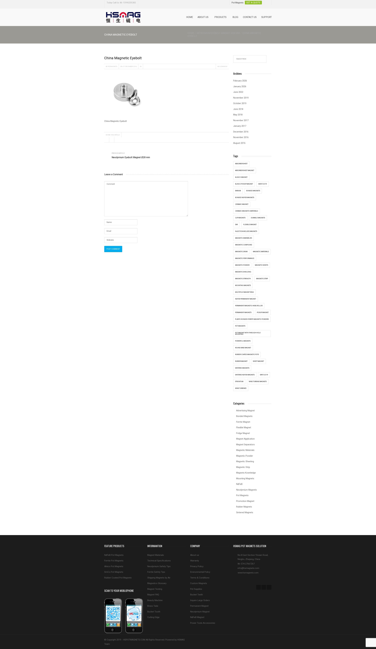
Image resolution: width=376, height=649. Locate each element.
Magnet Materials (155, 555)
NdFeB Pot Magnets (114, 555)
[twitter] (263, 587)
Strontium (239, 381)
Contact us (250, 17)
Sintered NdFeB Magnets (245, 375)
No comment (222, 66)
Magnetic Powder (244, 456)
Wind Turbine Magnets (258, 381)
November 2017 (241, 120)
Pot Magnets (240, 326)
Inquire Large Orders (200, 600)
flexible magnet (250, 224)
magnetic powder (242, 265)
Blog (235, 17)
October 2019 (239, 103)
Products (220, 17)
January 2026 (239, 86)
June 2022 (238, 92)
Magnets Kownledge (246, 472)
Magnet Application (245, 438)
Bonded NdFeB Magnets (244, 197)
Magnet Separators (245, 444)
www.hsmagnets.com (248, 572)
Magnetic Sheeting (245, 461)
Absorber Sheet (241, 163)
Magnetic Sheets (261, 265)
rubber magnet (241, 361)
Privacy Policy (196, 566)
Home (189, 17)
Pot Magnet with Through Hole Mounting (248, 333)
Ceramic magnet (241, 204)
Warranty (194, 560)
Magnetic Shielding (243, 272)
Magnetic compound (243, 245)
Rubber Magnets (244, 506)
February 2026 (240, 80)
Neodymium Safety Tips (159, 566)
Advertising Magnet (245, 410)
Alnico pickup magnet (244, 184)
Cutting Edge (153, 617)
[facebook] (258, 587)
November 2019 (241, 97)
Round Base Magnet (243, 348)
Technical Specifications (159, 560)
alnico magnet (241, 177)
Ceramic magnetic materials (246, 211)
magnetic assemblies (243, 238)
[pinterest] (269, 587)
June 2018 (238, 109)
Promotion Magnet (245, 501)
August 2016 (239, 143)
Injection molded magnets (246, 231)
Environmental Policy (200, 572)
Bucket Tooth (153, 611)
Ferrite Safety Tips (156, 572)
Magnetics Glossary (156, 583)
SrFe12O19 (264, 375)
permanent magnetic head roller (248, 305)
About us (203, 17)
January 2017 (239, 126)
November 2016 (241, 137)
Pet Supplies (196, 589)
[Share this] (106, 139)
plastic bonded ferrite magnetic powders (252, 319)
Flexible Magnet (243, 427)
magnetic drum (241, 251)
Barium (238, 191)
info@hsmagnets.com (248, 568)
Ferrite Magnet (243, 422)
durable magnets (258, 218)
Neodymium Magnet (200, 611)
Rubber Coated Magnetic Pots (247, 354)
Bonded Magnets (244, 416)
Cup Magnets (240, 218)
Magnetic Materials (245, 450)
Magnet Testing (154, 589)
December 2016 (240, 131)
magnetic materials (261, 251)
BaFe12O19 (262, 184)
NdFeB (239, 484)
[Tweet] (111, 139)
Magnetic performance (244, 258)
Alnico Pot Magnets (113, 566)
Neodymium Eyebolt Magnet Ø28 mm (218, 33)
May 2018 (237, 114)
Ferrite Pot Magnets (113, 560)
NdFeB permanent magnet (245, 299)
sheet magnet (258, 361)
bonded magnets (253, 191)
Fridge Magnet (243, 433)
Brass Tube (152, 606)
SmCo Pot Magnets (113, 572)
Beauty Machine (155, 600)
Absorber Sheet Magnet (244, 170)
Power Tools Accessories (202, 623)
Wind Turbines (240, 388)
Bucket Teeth (196, 594)
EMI (236, 224)
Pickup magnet (263, 312)
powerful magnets (242, 341)
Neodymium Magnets (246, 489)
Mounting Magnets (243, 285)
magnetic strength (243, 278)
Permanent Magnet (199, 606)
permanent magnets (243, 312)
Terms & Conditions (199, 577)
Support (266, 17)
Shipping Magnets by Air (158, 577)
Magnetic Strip (262, 278)
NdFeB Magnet (197, 617)
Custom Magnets (198, 583)
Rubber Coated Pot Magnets (118, 577)
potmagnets (112, 66)
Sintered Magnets (242, 368)
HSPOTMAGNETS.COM (134, 639)
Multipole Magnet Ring (244, 292)
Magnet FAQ (153, 594)
